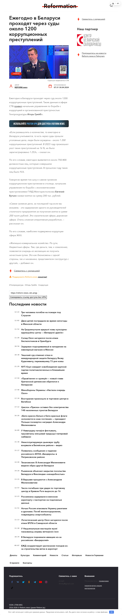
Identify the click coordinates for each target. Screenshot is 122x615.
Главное (16, 74)
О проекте (14, 563)
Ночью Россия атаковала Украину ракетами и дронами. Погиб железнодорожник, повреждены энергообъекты (44, 511)
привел (18, 106)
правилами (104, 581)
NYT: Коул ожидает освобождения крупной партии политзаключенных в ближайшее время (43, 370)
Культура (25, 555)
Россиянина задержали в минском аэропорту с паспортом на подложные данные (41, 500)
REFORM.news (21, 87)
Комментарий (39, 555)
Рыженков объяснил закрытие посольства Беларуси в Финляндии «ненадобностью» (43, 472)
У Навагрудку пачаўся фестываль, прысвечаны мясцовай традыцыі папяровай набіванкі (44, 433)
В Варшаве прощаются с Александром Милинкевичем (41, 481)
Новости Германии (94, 555)
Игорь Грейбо (31, 285)
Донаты (13, 555)
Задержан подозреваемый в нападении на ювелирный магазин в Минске (43, 348)
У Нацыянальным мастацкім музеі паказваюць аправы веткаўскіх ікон (40, 530)
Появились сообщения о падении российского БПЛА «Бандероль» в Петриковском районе (39, 454)
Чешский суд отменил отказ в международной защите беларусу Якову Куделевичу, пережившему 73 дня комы (42, 358)
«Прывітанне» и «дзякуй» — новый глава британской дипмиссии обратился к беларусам (42, 381)
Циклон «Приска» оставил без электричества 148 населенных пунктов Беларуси (45, 409)
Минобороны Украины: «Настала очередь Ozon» (43, 391)
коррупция (44, 285)
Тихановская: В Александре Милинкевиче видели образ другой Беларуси (43, 464)
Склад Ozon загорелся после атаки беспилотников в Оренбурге (39, 339)
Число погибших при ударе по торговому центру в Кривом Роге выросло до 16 (43, 489)
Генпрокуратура (16, 285)
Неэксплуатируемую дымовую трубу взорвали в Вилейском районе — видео (41, 444)
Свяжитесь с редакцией (27, 270)
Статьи (65, 555)
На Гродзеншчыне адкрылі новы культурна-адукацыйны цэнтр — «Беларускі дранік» (44, 331)
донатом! (42, 277)
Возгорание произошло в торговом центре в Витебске (44, 400)
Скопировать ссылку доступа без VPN (28, 297)
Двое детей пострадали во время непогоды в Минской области (44, 322)
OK (111, 612)
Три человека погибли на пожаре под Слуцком (41, 314)
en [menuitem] (118, 3)
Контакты (27, 563)
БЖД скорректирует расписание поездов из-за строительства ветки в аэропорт (44, 547)
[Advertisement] (95, 77)
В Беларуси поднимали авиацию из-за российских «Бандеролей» (41, 538)
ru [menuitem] (113, 3)
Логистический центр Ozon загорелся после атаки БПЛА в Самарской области (44, 521)
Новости (54, 555)
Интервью (77, 555)
